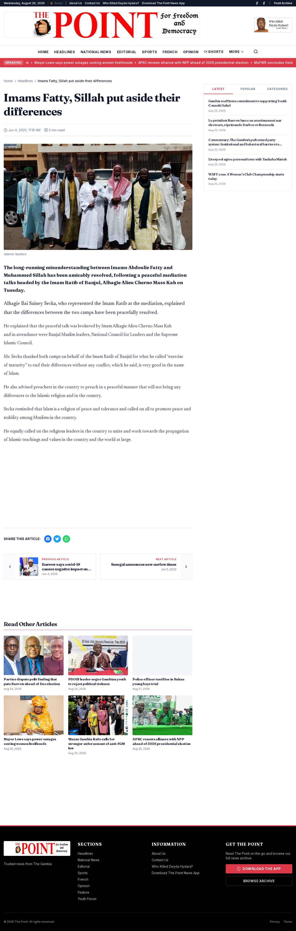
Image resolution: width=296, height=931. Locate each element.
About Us (75, 3)
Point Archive (283, 3)
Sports (149, 52)
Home (43, 52)
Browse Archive (259, 881)
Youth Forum (87, 899)
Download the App (262, 869)
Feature (83, 892)
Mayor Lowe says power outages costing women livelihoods (58, 63)
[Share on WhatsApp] (66, 539)
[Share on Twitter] (57, 539)
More (234, 52)
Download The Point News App (163, 3)
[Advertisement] (98, 487)
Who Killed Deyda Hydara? (121, 3)
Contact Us (92, 3)
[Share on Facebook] (48, 539)
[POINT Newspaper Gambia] (257, 3)
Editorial (126, 52)
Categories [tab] (277, 89)
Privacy (275, 921)
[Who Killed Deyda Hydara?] (273, 25)
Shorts (215, 52)
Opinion (191, 52)
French (170, 52)
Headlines (64, 52)
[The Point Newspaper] (263, 3)
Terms (288, 921)
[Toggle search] (255, 51)
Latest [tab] (218, 89)
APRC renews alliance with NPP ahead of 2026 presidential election (168, 63)
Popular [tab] (247, 89)
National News (96, 52)
